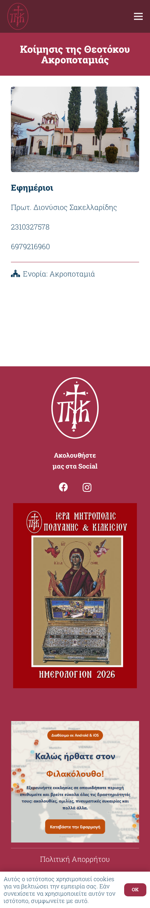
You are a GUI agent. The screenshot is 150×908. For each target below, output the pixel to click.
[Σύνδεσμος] (17, 16)
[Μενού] (138, 16)
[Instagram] (87, 487)
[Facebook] (63, 486)
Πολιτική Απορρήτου (75, 859)
